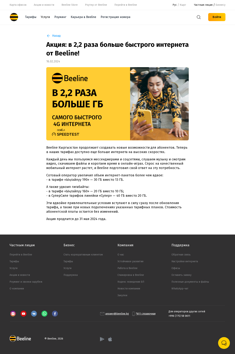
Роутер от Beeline (96, 4)
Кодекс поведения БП (131, 281)
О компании (17, 288)
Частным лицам (203, 4)
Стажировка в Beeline (131, 275)
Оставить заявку (181, 275)
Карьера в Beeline (83, 17)
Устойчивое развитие (131, 261)
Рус (175, 4)
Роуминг (60, 17)
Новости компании (129, 288)
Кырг (183, 4)
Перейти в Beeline (21, 254)
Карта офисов (18, 4)
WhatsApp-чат (179, 288)
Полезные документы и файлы (190, 281)
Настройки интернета (184, 261)
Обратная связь (181, 254)
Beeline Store (70, 4)
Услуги (13, 268)
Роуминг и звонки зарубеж (26, 281)
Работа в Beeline (128, 268)
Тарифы (30, 17)
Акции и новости (44, 4)
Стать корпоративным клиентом (83, 254)
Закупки (122, 295)
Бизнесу (220, 4)
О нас (121, 254)
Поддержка (71, 275)
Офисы (175, 268)
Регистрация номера (115, 17)
